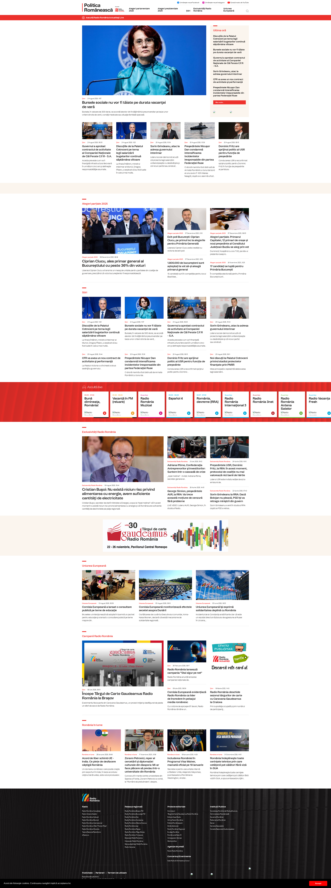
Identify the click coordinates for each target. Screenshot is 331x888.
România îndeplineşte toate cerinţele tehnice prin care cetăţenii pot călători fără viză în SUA (229, 754)
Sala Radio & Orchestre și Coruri (178, 861)
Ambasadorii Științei (174, 838)
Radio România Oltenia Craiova (136, 823)
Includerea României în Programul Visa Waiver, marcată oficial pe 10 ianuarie (186, 754)
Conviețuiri (171, 811)
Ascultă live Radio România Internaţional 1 (179, 404)
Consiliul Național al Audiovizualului (222, 829)
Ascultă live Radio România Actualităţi (95, 404)
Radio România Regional (176, 829)
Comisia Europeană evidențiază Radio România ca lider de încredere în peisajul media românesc (186, 698)
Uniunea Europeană (228, 10)
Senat (212, 823)
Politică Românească (174, 823)
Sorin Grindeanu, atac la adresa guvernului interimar (229, 73)
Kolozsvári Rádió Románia (134, 841)
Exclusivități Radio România (202, 10)
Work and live (172, 841)
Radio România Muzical (90, 820)
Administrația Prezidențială (219, 814)
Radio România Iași (131, 826)
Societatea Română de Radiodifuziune (223, 811)
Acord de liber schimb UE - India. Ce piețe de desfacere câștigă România (101, 753)
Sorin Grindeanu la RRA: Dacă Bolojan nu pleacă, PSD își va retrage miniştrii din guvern (229, 499)
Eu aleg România (173, 832)
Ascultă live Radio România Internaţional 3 (235, 404)
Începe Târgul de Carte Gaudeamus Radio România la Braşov (123, 674)
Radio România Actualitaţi (91, 811)
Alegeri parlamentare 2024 (139, 10)
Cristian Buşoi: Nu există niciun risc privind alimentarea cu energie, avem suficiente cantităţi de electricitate (123, 473)
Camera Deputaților (217, 826)
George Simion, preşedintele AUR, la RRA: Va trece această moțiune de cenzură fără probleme (186, 497)
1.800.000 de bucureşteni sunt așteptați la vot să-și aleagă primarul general (186, 267)
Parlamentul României (218, 820)
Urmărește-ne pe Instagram (215, 2)
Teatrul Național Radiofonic (91, 832)
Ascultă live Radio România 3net (263, 404)
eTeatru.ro (85, 835)
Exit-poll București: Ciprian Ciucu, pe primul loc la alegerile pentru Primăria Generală (186, 230)
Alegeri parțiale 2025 (90, 257)
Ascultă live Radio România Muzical (151, 404)
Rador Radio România (175, 851)
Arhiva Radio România (175, 820)
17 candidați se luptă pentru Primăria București (229, 269)
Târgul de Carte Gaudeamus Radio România (182, 814)
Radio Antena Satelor (89, 814)
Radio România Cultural (90, 817)
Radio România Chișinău (90, 829)
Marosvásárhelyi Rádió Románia (136, 844)
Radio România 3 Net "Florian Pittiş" (94, 826)
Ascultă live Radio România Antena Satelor (292, 404)
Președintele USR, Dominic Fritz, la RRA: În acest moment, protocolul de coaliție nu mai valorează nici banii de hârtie (229, 460)
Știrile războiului (173, 826)
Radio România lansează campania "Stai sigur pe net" (186, 661)
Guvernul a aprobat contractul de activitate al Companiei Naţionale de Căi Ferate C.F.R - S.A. (229, 62)
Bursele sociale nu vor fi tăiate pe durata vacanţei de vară (144, 70)
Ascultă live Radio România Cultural (123, 404)
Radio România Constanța (134, 820)
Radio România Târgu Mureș (135, 832)
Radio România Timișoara (134, 835)
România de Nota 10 (174, 835)
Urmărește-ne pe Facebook (189, 2)
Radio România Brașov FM (134, 811)
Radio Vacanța (130, 847)
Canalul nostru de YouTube (239, 2)
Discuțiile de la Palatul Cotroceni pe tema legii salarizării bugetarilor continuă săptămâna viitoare (229, 40)
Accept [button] (318, 883)
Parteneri (100, 873)
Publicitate (87, 873)
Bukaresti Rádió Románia (134, 838)
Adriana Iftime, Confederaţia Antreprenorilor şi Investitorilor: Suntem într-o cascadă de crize (186, 458)
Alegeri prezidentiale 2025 (168, 10)
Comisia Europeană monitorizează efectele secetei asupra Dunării (165, 596)
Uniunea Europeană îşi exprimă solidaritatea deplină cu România (222, 596)
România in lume (88, 754)
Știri (188, 11)
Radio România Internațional (92, 823)
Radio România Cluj (131, 817)
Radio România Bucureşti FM (135, 814)
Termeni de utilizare (117, 873)
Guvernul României (217, 817)
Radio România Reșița (132, 829)
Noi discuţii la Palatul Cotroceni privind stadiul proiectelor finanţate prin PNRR (229, 361)
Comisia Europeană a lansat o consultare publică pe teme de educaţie (108, 596)
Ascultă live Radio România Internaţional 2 (207, 404)
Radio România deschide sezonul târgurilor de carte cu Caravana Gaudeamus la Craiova (229, 698)
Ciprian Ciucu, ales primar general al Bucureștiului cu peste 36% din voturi (123, 241)
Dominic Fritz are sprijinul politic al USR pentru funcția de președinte (234, 146)
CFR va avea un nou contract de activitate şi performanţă (229, 81)
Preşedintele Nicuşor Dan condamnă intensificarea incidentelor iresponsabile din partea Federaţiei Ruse (229, 91)
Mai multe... (220, 102)
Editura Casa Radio (174, 817)
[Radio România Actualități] (103, 7)
